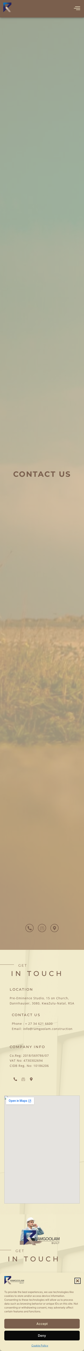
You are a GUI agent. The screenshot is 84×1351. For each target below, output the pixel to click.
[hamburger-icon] (77, 8)
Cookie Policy (39, 1345)
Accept (42, 1324)
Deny (42, 1336)
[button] (77, 1281)
